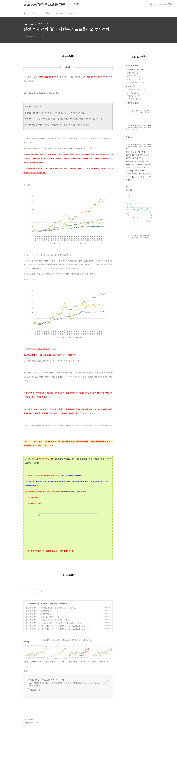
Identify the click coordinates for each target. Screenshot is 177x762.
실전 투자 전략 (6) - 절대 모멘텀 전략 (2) (40, 614)
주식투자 (149, 174)
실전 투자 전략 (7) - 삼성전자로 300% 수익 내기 (43, 617)
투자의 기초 (133, 73)
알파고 (147, 161)
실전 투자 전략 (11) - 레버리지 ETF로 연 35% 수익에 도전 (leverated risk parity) (56, 626)
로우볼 (128, 164)
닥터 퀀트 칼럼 (133, 96)
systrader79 (148, 164)
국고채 (141, 161)
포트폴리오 (135, 155)
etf (138, 177)
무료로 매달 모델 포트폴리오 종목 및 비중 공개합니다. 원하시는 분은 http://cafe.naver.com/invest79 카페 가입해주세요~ (65, 684)
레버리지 (141, 174)
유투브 (144, 224)
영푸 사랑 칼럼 (133, 93)
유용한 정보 (132, 103)
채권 (142, 177)
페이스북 (128, 224)
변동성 (142, 155)
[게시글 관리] (34, 591)
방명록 (46, 13)
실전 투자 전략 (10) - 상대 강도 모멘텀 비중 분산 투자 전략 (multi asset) (52, 623)
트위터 (139, 224)
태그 (34, 13)
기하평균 (133, 152)
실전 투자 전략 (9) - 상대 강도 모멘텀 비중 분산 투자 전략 (46, 620)
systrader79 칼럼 (33, 603)
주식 (140, 158)
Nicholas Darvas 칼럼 (136, 89)
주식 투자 (148, 177)
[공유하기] (31, 591)
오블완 (128, 155)
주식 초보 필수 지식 (134, 79)
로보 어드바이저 (137, 164)
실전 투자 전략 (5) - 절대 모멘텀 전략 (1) (40, 611)
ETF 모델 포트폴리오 (135, 82)
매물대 (128, 167)
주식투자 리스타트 (132, 161)
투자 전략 (138, 170)
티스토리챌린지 (131, 177)
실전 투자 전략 (48, 603)
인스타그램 (133, 224)
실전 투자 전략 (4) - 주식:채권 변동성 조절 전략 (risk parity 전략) (49, 608)
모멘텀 (128, 158)
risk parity (129, 170)
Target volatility (131, 174)
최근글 (128, 129)
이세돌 (128, 180)
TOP (152, 720)
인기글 (135, 129)
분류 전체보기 (133, 65)
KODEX (144, 170)
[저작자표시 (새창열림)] (48, 591)
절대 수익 (135, 167)
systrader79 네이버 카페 (66, 13)
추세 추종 (142, 167)
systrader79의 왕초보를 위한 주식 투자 (51, 4)
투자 (127, 152)
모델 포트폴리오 (142, 152)
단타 (147, 155)
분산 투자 (135, 158)
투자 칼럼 (131, 86)
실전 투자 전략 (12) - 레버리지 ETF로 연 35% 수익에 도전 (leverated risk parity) (56, 629)
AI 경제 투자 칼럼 (134, 99)
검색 (146, 5)
